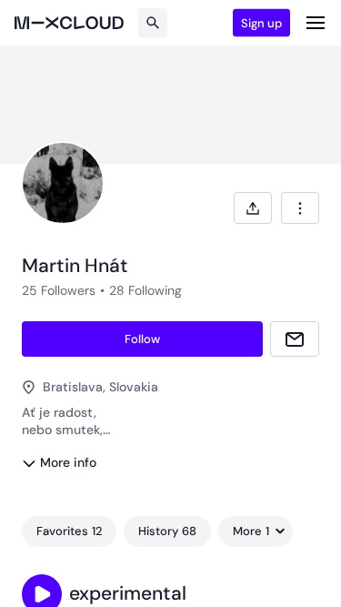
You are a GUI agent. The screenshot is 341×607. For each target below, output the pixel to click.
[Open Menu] (315, 23)
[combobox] (300, 208)
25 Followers (58, 290)
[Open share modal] (253, 208)
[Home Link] (69, 22)
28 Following (145, 290)
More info (68, 462)
